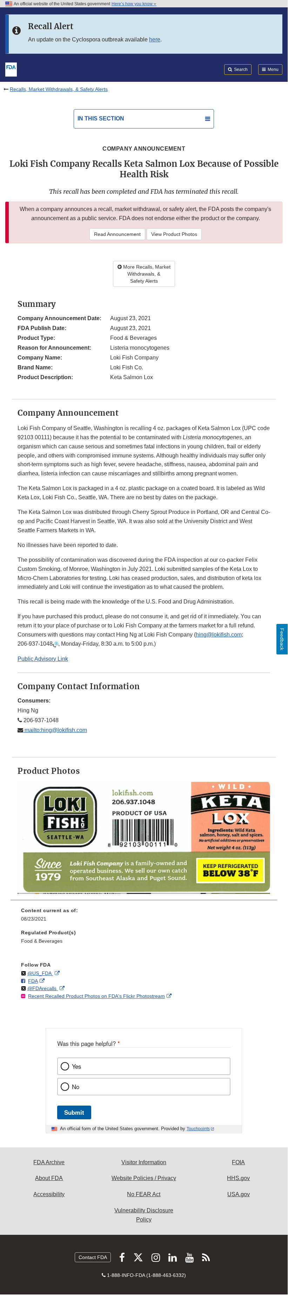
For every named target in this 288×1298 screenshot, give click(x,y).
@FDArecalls (42, 988)
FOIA (238, 1162)
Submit (74, 1112)
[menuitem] (144, 917)
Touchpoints (198, 1128)
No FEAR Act (143, 1194)
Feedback (282, 639)
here (154, 39)
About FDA (49, 1178)
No (75, 1086)
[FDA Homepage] (11, 69)
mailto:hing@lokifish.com (55, 730)
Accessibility (49, 1194)
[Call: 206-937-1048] (55, 644)
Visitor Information (143, 1162)
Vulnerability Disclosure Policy (143, 1215)
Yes (76, 1066)
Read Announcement (117, 234)
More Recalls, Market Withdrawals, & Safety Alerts (146, 274)
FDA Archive (49, 1162)
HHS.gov (238, 1178)
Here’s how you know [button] (133, 3)
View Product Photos (174, 234)
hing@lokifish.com (219, 635)
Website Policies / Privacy (144, 1178)
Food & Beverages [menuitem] (41, 941)
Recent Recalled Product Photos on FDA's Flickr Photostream (96, 996)
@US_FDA (40, 973)
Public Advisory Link (43, 659)
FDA (33, 981)
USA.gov (238, 1194)
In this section (101, 118)
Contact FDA (93, 1257)
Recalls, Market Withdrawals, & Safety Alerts (59, 89)
